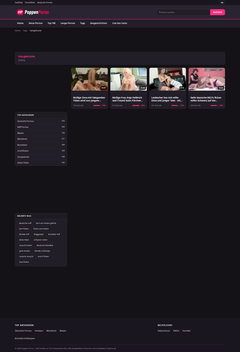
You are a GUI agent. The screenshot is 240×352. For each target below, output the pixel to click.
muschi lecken (25, 245)
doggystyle (39, 234)
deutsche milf (25, 223)
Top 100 (51, 23)
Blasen (20, 133)
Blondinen (22, 138)
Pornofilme (30, 2)
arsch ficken (43, 256)
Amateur (39, 330)
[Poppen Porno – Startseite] (32, 12)
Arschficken (23, 150)
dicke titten (24, 239)
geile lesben (24, 250)
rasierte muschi (26, 256)
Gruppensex (23, 156)
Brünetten (22, 144)
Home (20, 23)
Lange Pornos (68, 23)
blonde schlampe (42, 250)
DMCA (176, 330)
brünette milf (54, 234)
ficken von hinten (41, 228)
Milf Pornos (22, 126)
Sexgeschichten (98, 23)
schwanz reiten (40, 239)
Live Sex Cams (119, 23)
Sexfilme (19, 2)
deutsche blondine (45, 245)
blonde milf (24, 234)
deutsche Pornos (44, 2)
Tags (82, 23)
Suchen (217, 12)
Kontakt (186, 330)
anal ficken (24, 262)
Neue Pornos (35, 23)
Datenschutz (164, 330)
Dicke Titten (23, 162)
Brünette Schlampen (25, 338)
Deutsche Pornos (23, 330)
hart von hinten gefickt (46, 223)
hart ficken (24, 228)
